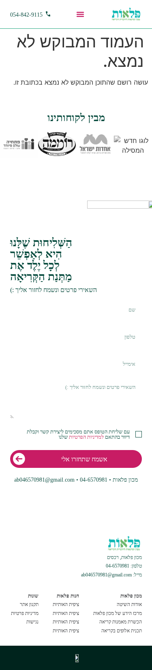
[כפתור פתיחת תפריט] (80, 14)
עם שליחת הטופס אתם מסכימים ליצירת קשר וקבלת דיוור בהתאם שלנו (78, 434)
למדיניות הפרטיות (86, 437)
